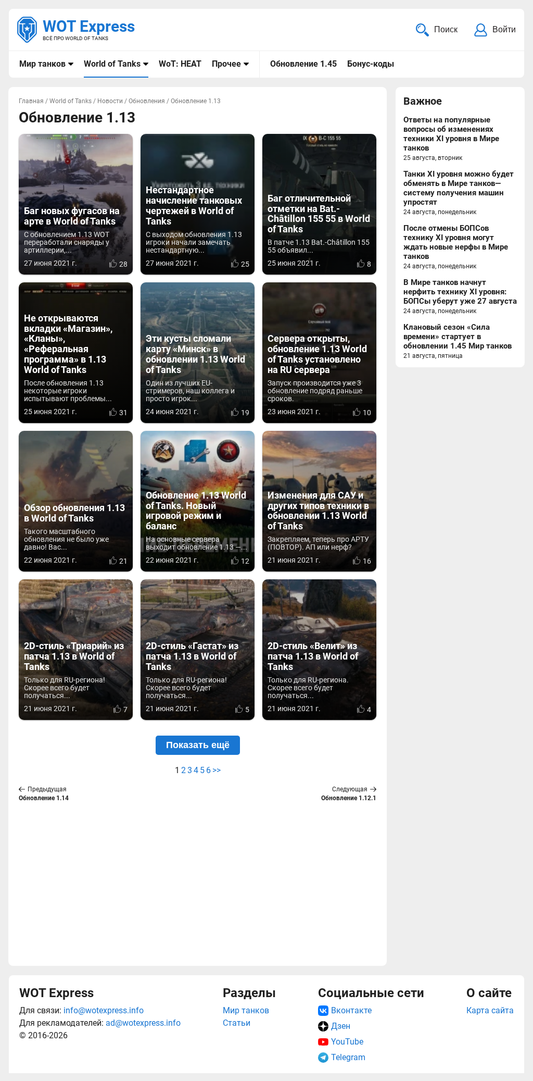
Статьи (236, 1023)
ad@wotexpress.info (143, 1023)
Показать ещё (198, 745)
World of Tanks (112, 64)
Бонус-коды (370, 64)
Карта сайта (490, 1010)
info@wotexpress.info (104, 1010)
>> (216, 770)
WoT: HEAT (180, 64)
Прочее (226, 64)
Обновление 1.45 (303, 64)
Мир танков (42, 64)
